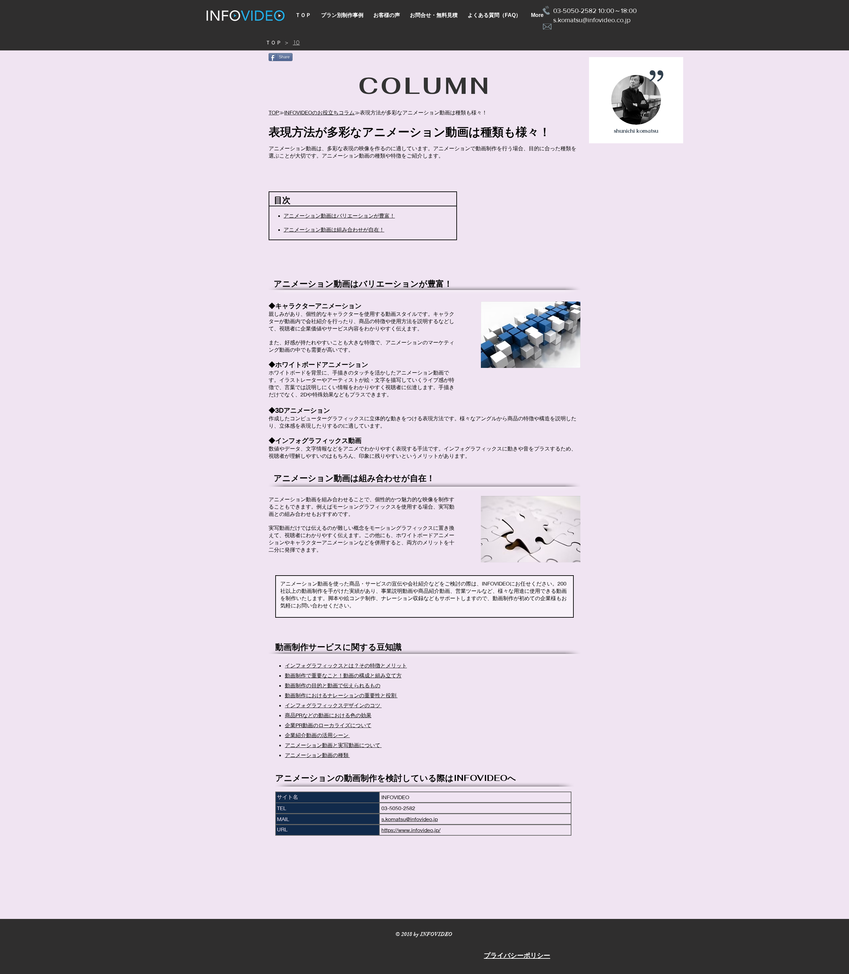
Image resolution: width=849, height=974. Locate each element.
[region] (636, 100)
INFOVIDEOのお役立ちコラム (319, 112)
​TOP (274, 112)
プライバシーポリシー (517, 955)
